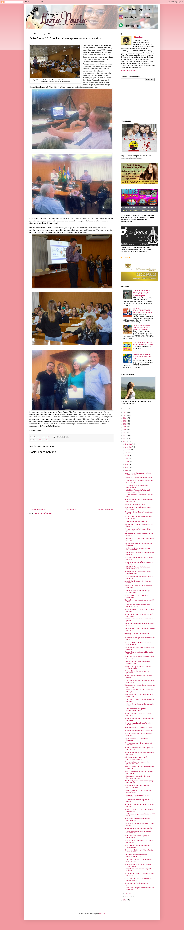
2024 (125, 418)
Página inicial (71, 510)
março (127, 470)
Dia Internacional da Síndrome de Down (138, 728)
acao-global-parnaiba (41, 440)
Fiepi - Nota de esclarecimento (135, 504)
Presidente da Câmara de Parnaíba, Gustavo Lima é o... (137, 786)
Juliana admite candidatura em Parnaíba (138, 828)
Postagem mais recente (38, 510)
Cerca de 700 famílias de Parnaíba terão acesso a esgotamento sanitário (141, 327)
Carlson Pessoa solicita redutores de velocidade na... (137, 846)
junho (127, 462)
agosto (127, 456)
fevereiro (128, 893)
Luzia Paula (139, 37)
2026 (125, 412)
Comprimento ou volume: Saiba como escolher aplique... (137, 605)
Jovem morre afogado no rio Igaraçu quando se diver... (137, 634)
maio (127, 464)
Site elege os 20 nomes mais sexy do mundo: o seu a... (137, 549)
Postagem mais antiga (105, 510)
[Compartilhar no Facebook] (65, 437)
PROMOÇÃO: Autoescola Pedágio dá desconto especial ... (137, 491)
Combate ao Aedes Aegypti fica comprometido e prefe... (135, 709)
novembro (128, 447)
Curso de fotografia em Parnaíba (136, 521)
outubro (127, 450)
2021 (125, 427)
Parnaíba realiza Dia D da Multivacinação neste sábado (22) (143, 356)
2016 (125, 441)
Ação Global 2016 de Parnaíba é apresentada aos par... (136, 758)
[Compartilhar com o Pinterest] (67, 437)
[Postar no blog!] (60, 437)
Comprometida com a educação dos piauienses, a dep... (137, 763)
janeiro (127, 896)
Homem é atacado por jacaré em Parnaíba (139, 731)
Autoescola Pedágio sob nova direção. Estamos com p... (138, 591)
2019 (125, 433)
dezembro (128, 444)
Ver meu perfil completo (129, 70)
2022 (125, 424)
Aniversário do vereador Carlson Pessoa (138, 478)
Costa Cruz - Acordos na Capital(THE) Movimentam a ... (137, 836)
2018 (125, 436)
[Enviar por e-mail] (58, 437)
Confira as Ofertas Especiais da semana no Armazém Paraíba (143, 343)
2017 (125, 439)
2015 (125, 900)
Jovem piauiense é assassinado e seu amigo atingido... (138, 572)
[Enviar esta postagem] (54, 437)
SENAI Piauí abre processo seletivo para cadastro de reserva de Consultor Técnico (143, 310)
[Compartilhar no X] (63, 437)
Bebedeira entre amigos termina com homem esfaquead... (137, 777)
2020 (125, 430)
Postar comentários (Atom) (44, 513)
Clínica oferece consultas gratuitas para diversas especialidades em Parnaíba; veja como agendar (143, 293)
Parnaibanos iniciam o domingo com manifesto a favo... (137, 796)
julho (127, 459)
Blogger (102, 914)
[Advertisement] (139, 100)
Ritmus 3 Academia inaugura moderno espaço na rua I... (138, 474)
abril (126, 467)
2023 (125, 421)
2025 (125, 415)
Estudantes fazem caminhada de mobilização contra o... (136, 855)
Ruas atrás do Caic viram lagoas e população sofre (136, 486)
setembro (128, 453)
